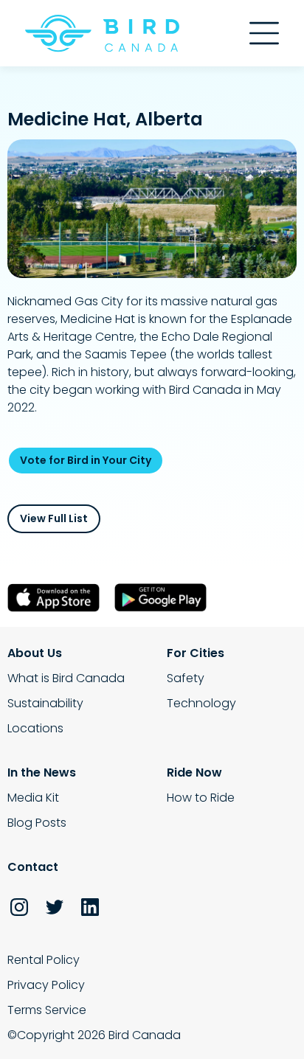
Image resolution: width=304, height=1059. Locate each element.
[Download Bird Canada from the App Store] (57, 597)
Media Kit (33, 797)
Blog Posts (36, 822)
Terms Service (46, 1009)
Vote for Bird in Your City (85, 460)
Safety (185, 678)
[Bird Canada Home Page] (102, 33)
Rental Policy (43, 959)
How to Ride (201, 797)
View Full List (54, 518)
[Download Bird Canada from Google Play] (164, 597)
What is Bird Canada (66, 678)
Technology (201, 703)
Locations (35, 728)
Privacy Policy (46, 984)
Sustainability (45, 703)
